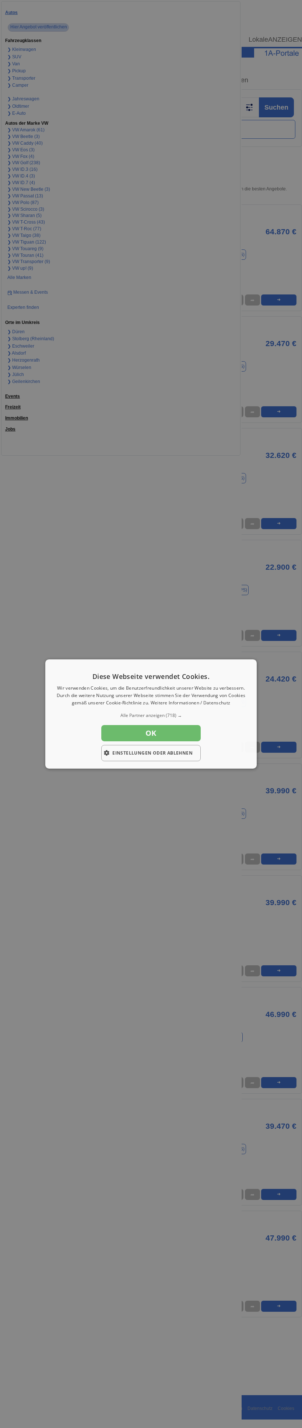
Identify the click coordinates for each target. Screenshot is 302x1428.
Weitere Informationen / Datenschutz (191, 703)
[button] (151, 715)
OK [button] (151, 733)
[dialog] (151, 714)
